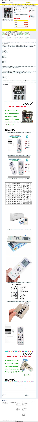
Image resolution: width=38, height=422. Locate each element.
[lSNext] (12, 12)
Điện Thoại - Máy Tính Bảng (23, 4)
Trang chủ (3, 0)
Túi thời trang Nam (24, 413)
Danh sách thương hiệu (18, 405)
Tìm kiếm (29, 2)
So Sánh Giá (21, 421)
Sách (22, 409)
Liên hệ (9, 0)
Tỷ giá (5, 420)
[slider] (3, 20)
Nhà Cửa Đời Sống (17, 4)
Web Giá (13, 420)
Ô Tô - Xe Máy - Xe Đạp (24, 408)
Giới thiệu (7, 0)
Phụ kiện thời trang (24, 418)
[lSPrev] (3, 12)
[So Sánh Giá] (5, 400)
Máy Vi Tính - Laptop (32, 4)
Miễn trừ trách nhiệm (18, 403)
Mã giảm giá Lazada (18, 408)
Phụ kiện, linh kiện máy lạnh (14, 5)
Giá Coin (15, 420)
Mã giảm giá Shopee (18, 409)
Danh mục (5, 0)
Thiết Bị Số (28, 4)
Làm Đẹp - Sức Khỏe (24, 410)
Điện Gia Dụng (12, 4)
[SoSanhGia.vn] (5, 2)
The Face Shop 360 (8, 420)
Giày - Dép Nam (23, 415)
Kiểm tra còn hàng (17, 18)
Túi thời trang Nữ (23, 414)
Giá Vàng (11, 420)
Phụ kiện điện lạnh (9, 5)
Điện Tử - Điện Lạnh (8, 4)
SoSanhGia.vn (18, 421)
